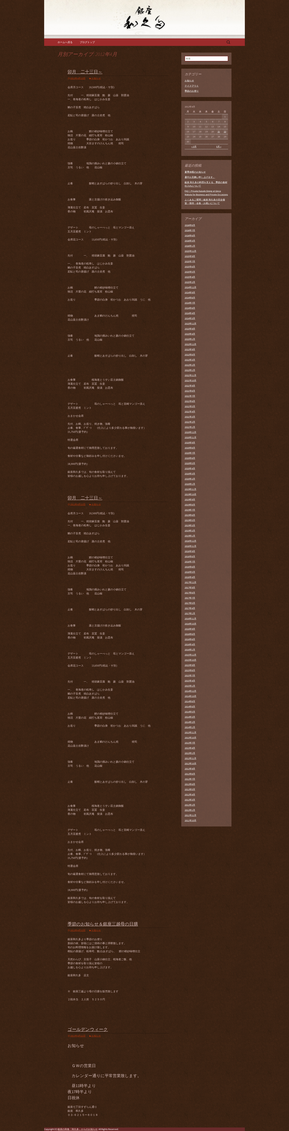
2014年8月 (190, 701)
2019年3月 (190, 525)
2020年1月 (190, 484)
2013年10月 (190, 737)
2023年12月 (190, 323)
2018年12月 (190, 540)
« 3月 (194, 146)
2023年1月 (190, 339)
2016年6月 (190, 639)
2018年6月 (190, 566)
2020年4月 (190, 468)
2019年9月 (190, 499)
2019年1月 (190, 535)
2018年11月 (190, 546)
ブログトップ (87, 42)
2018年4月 (190, 577)
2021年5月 (190, 406)
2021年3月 (190, 416)
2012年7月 (190, 779)
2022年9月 (190, 349)
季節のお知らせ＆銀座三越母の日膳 (103, 924)
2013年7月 (190, 742)
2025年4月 (190, 276)
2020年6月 (190, 458)
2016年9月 (190, 628)
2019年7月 (190, 509)
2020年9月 (190, 442)
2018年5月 (190, 572)
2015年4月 (190, 680)
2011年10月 (190, 820)
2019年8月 (190, 504)
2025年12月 (190, 251)
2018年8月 (190, 556)
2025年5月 (190, 271)
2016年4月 (190, 644)
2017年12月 (190, 582)
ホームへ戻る (65, 42)
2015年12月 (190, 654)
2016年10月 (190, 623)
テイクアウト (192, 85)
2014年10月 (190, 696)
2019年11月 (190, 489)
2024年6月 (190, 308)
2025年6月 (190, 266)
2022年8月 (190, 354)
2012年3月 (190, 799)
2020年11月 (190, 437)
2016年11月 (190, 618)
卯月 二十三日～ (85, 71)
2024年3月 (190, 318)
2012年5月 (190, 789)
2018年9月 (190, 551)
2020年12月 (190, 432)
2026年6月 (190, 235)
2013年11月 (190, 732)
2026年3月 (190, 240)
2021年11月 (190, 375)
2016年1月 (190, 649)
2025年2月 (190, 282)
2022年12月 (190, 344)
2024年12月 (190, 287)
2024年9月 (190, 292)
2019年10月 (190, 494)
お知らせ (96, 78)
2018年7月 (190, 561)
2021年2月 (190, 421)
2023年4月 (190, 333)
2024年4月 (190, 313)
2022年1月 (190, 370)
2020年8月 (190, 447)
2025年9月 (190, 256)
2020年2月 (190, 478)
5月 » (218, 146)
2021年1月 (190, 427)
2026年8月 (190, 225)
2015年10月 (190, 660)
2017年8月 (190, 592)
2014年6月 (190, 706)
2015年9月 (190, 665)
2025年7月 (190, 261)
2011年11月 (190, 815)
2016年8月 (190, 634)
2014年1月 (190, 727)
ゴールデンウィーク (88, 1029)
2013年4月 (190, 747)
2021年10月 (190, 380)
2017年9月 (190, 587)
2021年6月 (190, 401)
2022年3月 (190, 359)
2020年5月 (190, 463)
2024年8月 (190, 297)
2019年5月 (190, 520)
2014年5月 (190, 711)
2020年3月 (190, 473)
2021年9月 (190, 385)
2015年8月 (190, 670)
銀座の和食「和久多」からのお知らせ (78, 1129)
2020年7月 (190, 452)
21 (219, 131)
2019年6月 (190, 515)
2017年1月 (190, 613)
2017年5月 (190, 603)
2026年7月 (190, 230)
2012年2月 (190, 804)
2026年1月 (190, 245)
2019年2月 (190, 530)
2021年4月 (190, 411)
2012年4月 (190, 794)
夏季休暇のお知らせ (195, 171)
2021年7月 (190, 396)
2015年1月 (190, 685)
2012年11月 (190, 758)
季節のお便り (192, 90)
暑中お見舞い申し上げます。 (200, 177)
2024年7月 (190, 302)
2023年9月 (190, 328)
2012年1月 (190, 810)
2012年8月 (190, 773)
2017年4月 (190, 608)
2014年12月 (190, 691)
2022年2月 (190, 364)
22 (225, 131)
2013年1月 (190, 753)
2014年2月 (190, 722)
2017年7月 (190, 597)
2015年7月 (190, 675)
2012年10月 (190, 763)
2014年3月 (190, 716)
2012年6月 (190, 784)
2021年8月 (190, 390)
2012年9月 (190, 768)
